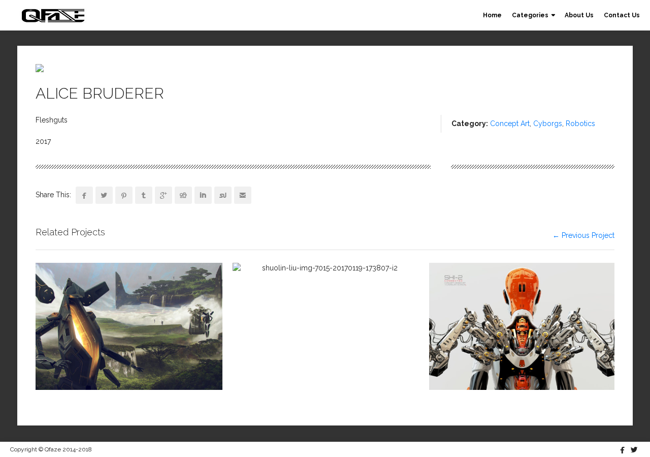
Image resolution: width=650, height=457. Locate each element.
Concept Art (510, 123)
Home (492, 15)
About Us (579, 15)
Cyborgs (547, 123)
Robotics (580, 123)
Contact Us (622, 15)
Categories (530, 15)
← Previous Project (583, 235)
